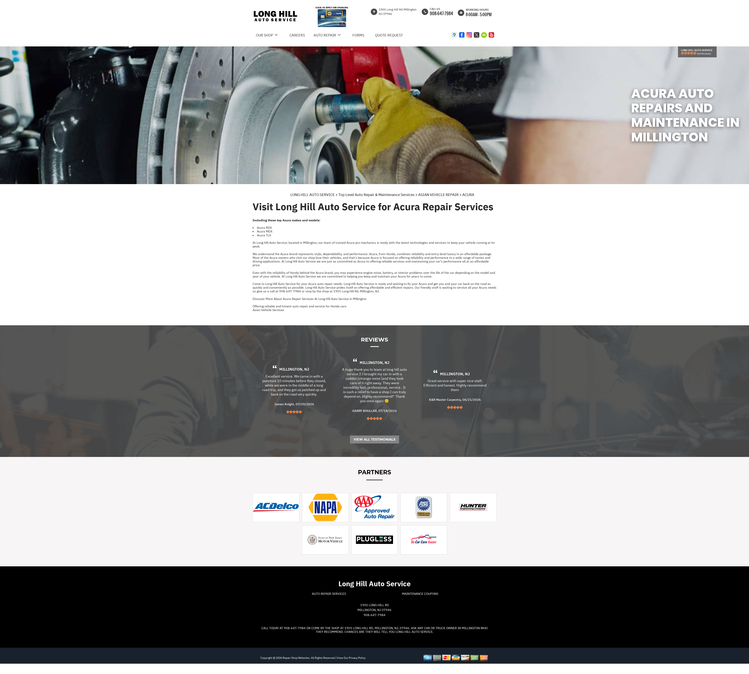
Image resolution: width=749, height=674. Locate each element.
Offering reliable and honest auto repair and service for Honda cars (299, 306)
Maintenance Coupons (420, 594)
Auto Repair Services (329, 594)
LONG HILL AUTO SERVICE (312, 194)
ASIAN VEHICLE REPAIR (438, 194)
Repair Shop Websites (296, 658)
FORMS (358, 35)
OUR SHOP (264, 35)
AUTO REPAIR (325, 35)
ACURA (468, 194)
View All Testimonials (374, 439)
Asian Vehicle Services (268, 310)
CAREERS (297, 35)
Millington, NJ (294, 369)
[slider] (689, 53)
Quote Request (389, 35)
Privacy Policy (357, 658)
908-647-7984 (441, 13)
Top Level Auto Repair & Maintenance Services (376, 194)
